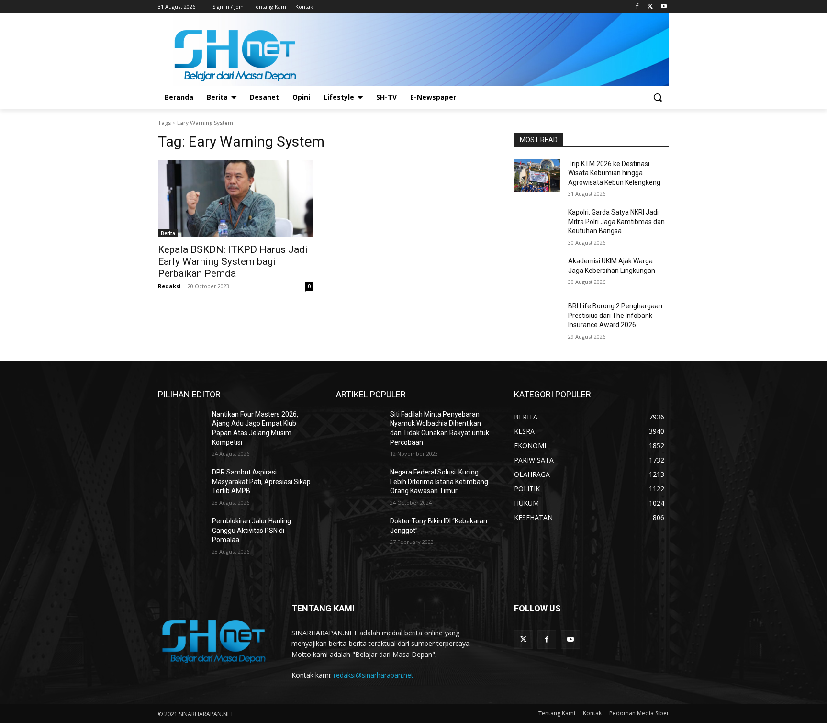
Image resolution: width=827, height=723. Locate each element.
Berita (168, 233)
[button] (657, 97)
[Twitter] (650, 6)
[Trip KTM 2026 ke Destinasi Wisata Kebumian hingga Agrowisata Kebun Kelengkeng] (537, 175)
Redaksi (169, 286)
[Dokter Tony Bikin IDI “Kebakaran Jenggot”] (359, 533)
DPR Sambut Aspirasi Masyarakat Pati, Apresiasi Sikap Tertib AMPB (261, 481)
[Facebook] (637, 6)
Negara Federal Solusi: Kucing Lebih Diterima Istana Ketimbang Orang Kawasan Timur (439, 481)
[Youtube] (663, 6)
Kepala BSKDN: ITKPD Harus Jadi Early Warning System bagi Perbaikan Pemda (233, 261)
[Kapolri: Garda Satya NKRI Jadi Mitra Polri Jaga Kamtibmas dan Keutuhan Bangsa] (537, 224)
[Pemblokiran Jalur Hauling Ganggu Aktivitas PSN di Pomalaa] (181, 533)
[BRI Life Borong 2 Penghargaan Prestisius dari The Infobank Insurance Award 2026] (537, 318)
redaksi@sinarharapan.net (374, 674)
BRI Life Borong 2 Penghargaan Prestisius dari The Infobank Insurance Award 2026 (615, 315)
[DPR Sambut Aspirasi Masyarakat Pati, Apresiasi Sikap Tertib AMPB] (181, 484)
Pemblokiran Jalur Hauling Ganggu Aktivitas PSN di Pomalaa (251, 530)
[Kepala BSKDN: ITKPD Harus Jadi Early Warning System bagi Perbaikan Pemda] (235, 198)
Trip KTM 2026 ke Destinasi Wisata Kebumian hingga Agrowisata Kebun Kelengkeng (614, 173)
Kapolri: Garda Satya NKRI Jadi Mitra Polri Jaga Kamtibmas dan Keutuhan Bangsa (616, 221)
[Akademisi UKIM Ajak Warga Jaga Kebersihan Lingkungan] (537, 273)
